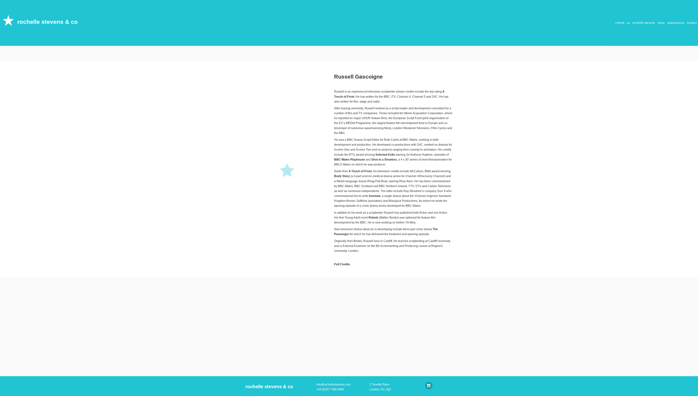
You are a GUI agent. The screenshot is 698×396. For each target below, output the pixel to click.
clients (619, 22)
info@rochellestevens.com (333, 384)
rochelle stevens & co (47, 22)
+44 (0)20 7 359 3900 (330, 389)
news (661, 22)
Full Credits (342, 264)
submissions (675, 22)
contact (692, 22)
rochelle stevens (643, 22)
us (628, 22)
